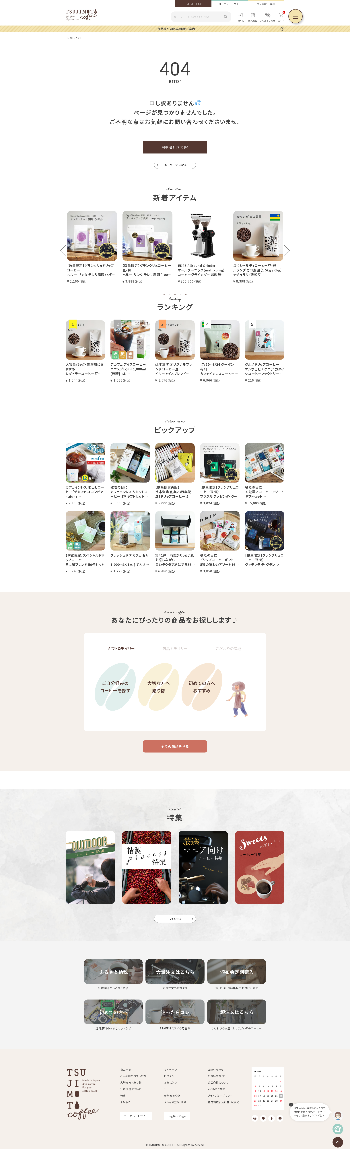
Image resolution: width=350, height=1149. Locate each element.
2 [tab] (169, 295)
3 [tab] (175, 295)
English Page (177, 1116)
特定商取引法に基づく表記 (224, 1102)
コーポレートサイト (230, 4)
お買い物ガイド (216, 1076)
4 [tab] (180, 295)
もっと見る (175, 919)
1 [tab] (164, 295)
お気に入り (170, 1082)
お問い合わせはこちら (175, 147)
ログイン (241, 20)
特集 (123, 1095)
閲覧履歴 (253, 20)
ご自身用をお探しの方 (133, 1076)
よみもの (125, 1102)
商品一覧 (125, 1069)
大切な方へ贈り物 (158, 687)
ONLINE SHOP (193, 4)
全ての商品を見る (175, 746)
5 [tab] (186, 295)
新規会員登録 (172, 1095)
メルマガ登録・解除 (175, 1102)
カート (168, 1089)
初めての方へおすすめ (201, 687)
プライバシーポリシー (220, 1095)
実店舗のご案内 (266, 4)
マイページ (170, 1069)
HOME (70, 38)
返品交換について (218, 1082)
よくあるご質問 (267, 20)
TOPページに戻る (175, 165)
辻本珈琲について (130, 1089)
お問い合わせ (215, 1069)
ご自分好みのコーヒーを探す (115, 687)
